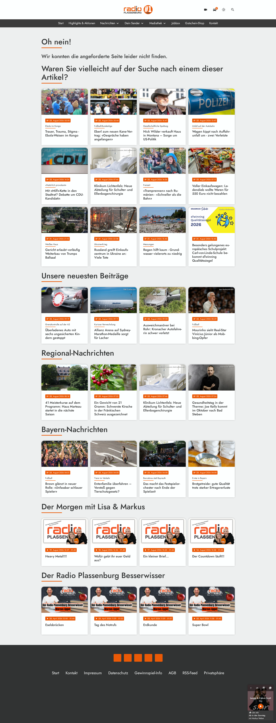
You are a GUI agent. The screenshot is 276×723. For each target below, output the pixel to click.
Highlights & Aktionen (82, 23)
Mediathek (155, 23)
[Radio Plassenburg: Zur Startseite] (138, 9)
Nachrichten (107, 23)
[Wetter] (224, 10)
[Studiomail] (64, 9)
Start (60, 23)
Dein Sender (132, 23)
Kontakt (213, 23)
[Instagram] (57, 9)
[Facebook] (51, 9)
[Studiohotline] (70, 9)
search (233, 10)
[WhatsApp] (44, 9)
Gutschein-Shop (194, 23)
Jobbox (176, 23)
